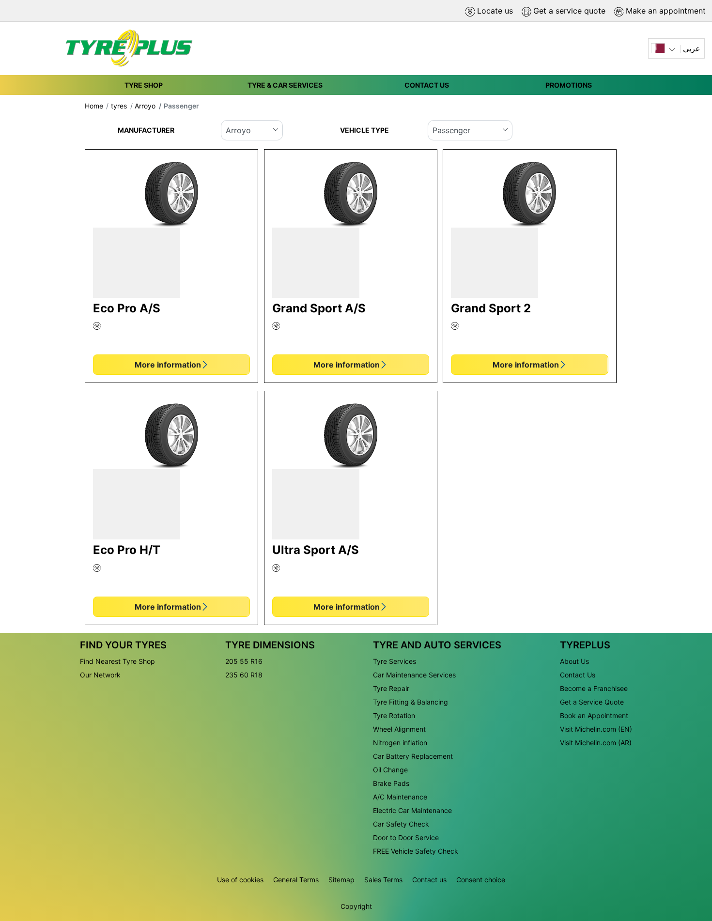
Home (94, 106)
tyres (119, 106)
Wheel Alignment (399, 729)
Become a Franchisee (594, 688)
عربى (691, 48)
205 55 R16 (244, 661)
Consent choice (480, 879)
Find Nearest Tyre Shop (117, 661)
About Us (574, 661)
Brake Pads (391, 783)
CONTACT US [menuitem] (426, 85)
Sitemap (341, 879)
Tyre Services (394, 661)
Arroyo (145, 106)
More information (168, 364)
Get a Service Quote (592, 702)
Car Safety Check (401, 824)
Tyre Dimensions (270, 645)
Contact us (429, 879)
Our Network (100, 675)
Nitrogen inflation (400, 742)
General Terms (296, 879)
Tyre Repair (391, 688)
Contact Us (577, 675)
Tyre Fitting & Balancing (410, 702)
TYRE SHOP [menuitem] (143, 85)
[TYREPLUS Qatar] (126, 48)
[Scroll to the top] (686, 864)
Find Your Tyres (123, 645)
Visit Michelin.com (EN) (596, 729)
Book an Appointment (594, 715)
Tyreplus (585, 645)
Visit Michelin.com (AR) (596, 742)
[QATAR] (664, 49)
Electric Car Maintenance (412, 810)
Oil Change (390, 770)
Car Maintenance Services (414, 675)
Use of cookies (240, 879)
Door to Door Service (406, 837)
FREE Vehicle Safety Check (415, 851)
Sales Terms (383, 879)
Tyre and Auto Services (437, 645)
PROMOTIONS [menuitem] (568, 85)
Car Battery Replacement (413, 756)
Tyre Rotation (394, 715)
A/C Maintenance (400, 797)
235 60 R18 (244, 675)
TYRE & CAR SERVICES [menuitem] (285, 85)
